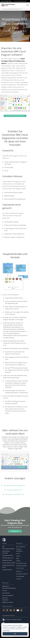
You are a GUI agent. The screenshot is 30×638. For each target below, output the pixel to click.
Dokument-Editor (7, 560)
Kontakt (18, 579)
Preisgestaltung (7, 569)
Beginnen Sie (15, 531)
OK (15, 633)
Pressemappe (20, 576)
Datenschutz (6, 593)
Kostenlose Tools (21, 563)
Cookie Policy (6, 630)
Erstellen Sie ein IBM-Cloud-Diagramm (15, 116)
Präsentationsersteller (8, 563)
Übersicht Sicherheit (8, 637)
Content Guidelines (7, 595)
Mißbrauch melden (7, 602)
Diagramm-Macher (7, 555)
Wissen (18, 561)
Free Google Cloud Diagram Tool (14, 494)
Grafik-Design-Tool (7, 558)
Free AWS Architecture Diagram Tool (14, 485)
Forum (18, 553)
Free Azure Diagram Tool (14, 490)
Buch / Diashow (20, 546)
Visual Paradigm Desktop (20, 1)
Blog (17, 558)
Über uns (18, 571)
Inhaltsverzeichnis (21, 565)
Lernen (18, 556)
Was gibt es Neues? (22, 574)
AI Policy (4, 590)
